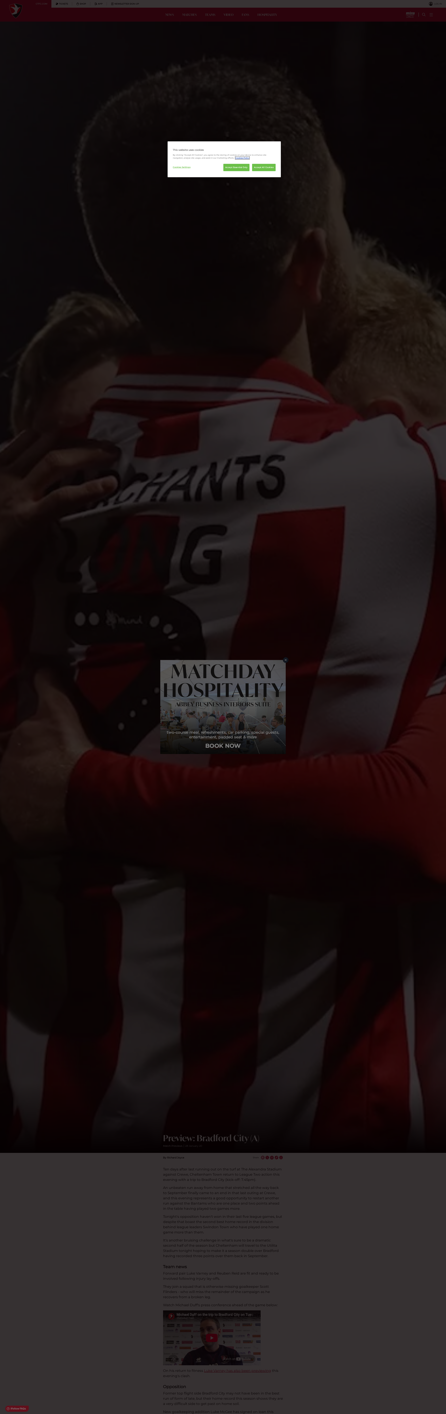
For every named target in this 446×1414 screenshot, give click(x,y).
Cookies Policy (242, 158)
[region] (224, 159)
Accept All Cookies (264, 167)
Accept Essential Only (236, 167)
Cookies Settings (181, 167)
